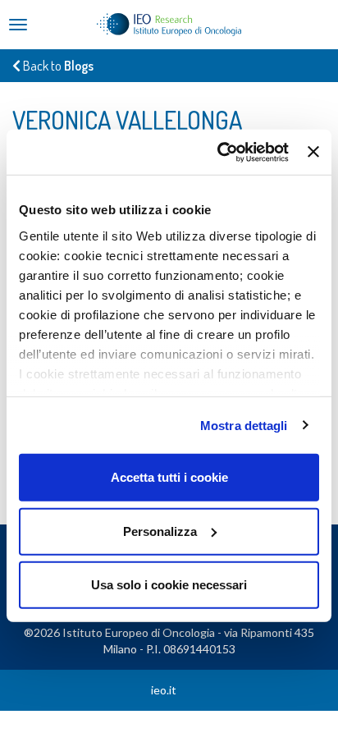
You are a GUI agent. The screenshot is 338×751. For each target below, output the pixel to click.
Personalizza (160, 531)
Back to (57, 65)
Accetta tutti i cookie (169, 477)
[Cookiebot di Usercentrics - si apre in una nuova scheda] (219, 152)
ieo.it (163, 690)
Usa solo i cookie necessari (169, 585)
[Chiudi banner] (313, 152)
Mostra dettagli (244, 425)
